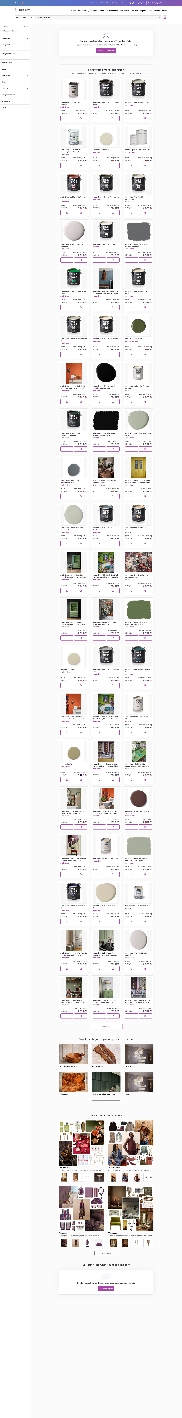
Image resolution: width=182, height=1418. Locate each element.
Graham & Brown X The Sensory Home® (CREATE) (104, 482)
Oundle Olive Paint (67, 764)
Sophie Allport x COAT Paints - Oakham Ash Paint (71, 482)
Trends (101, 11)
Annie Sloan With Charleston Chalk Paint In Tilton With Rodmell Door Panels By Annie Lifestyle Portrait (138, 482)
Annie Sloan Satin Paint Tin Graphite (70, 104)
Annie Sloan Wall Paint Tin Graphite (106, 197)
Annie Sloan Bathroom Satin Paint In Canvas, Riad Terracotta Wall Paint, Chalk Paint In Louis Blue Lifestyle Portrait (105, 812)
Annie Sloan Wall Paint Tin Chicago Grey (105, 671)
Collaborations (154, 11)
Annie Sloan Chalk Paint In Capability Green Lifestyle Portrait (137, 765)
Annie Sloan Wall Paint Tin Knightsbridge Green (70, 434)
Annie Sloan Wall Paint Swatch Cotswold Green (71, 529)
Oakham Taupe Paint (68, 669)
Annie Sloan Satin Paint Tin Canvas (105, 858)
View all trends (106, 1253)
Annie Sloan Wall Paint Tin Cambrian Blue (102, 529)
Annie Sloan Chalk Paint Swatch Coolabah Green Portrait (136, 860)
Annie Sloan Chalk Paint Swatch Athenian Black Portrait (104, 434)
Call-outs (134, 11)
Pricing (114, 3)
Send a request (107, 1289)
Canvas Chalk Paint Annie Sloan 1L (137, 906)
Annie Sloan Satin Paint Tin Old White (136, 718)
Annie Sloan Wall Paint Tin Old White (136, 293)
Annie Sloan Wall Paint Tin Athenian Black (106, 104)
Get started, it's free (156, 3)
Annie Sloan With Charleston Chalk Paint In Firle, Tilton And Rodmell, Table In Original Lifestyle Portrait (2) (105, 576)
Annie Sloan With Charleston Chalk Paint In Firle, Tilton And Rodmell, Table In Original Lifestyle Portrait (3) (105, 718)
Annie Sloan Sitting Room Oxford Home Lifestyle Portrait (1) (72, 812)
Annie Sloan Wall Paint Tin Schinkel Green (73, 293)
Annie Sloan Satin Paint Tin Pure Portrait (137, 387)
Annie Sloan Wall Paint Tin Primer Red (72, 198)
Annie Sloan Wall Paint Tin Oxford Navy (72, 907)
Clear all (26, 27)
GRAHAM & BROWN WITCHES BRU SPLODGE (137, 812)
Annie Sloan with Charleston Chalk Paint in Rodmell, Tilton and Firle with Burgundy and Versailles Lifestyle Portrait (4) (137, 1001)
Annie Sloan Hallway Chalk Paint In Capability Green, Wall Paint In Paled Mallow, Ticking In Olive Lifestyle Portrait (105, 1001)
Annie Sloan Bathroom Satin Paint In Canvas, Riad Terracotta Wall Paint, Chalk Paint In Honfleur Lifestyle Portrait (72, 387)
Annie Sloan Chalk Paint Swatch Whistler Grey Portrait (136, 245)
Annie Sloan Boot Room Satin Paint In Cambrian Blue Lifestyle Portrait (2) (105, 293)
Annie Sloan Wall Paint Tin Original (105, 339)
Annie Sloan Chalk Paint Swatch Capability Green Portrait (136, 623)
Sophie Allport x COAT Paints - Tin (137, 150)
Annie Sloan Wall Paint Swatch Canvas (104, 907)
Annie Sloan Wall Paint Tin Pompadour (135, 198)
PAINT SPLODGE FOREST (134, 339)
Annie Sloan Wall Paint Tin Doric (137, 102)
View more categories (106, 1103)
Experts (143, 11)
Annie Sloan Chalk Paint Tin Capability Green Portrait (70, 151)
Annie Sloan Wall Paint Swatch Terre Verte (138, 434)
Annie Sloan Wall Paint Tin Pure (104, 244)
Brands (94, 11)
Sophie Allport (98, 152)
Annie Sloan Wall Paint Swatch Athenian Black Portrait (104, 387)
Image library (83, 11)
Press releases (112, 11)
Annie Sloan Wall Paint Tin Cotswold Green (73, 340)
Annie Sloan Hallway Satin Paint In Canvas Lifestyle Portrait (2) (73, 860)
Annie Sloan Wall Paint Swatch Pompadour (71, 245)
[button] (19, 3)
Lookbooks (124, 11)
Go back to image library (106, 50)
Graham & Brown (131, 341)
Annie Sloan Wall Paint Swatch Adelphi (136, 954)
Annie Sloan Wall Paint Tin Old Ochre (136, 529)
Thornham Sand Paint (101, 150)
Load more (106, 1026)
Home (73, 11)
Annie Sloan (64, 107)
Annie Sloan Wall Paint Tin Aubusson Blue (138, 671)
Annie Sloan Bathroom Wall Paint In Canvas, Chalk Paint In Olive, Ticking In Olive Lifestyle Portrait (73, 954)
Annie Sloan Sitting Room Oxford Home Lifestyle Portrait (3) (105, 623)
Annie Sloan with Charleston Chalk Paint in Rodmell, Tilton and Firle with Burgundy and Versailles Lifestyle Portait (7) (105, 765)
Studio (164, 11)
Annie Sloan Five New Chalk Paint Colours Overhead (137, 576)
